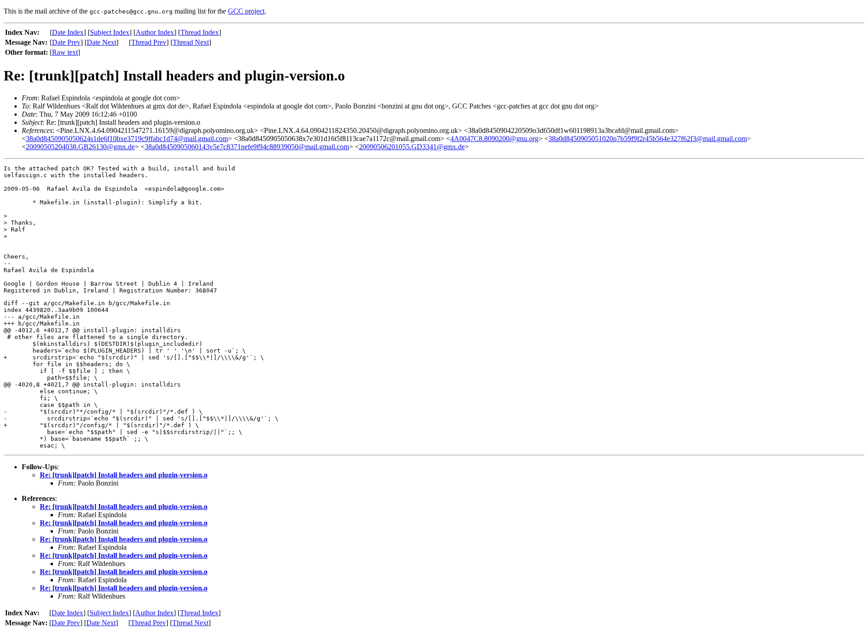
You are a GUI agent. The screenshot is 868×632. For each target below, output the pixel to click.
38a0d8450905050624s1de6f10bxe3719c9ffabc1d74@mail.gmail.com (127, 138)
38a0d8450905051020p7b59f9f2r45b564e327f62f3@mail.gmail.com (647, 138)
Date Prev (66, 42)
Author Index (155, 32)
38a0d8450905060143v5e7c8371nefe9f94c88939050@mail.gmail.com (247, 147)
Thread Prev (148, 42)
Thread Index (199, 32)
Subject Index (109, 32)
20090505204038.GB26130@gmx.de (80, 147)
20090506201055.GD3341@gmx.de (412, 147)
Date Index (68, 32)
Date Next (101, 42)
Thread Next (191, 42)
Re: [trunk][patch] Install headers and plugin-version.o (124, 475)
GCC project (246, 11)
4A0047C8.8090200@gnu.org (494, 138)
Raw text (65, 52)
